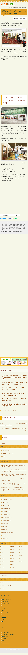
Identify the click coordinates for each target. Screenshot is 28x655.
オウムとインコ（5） (6, 511)
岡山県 (12, 546)
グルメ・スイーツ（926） (7, 520)
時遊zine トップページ (6, 599)
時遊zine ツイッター (6, 640)
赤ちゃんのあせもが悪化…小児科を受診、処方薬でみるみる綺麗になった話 (14, 470)
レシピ (3, 605)
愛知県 (3, 558)
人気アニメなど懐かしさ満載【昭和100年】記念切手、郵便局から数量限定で (14, 466)
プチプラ (4, 610)
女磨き (3, 608)
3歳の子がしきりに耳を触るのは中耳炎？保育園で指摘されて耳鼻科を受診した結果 (14, 475)
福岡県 (12, 567)
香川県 (12, 564)
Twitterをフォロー (6, 450)
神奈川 (3, 552)
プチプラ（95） (5, 502)
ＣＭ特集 (4, 617)
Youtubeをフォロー (6, 456)
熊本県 (22, 552)
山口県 (12, 558)
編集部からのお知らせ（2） (8, 532)
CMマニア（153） (6, 505)
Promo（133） (5, 538)
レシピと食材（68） (6, 514)
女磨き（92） (5, 529)
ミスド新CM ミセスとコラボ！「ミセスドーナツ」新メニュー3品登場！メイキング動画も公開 (14, 484)
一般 (3, 619)
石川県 (3, 555)
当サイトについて (6, 632)
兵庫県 (3, 567)
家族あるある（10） (6, 508)
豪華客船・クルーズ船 (6, 585)
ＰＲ (3, 621)
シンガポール (4, 582)
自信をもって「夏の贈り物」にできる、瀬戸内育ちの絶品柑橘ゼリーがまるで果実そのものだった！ (14, 377)
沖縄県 (22, 561)
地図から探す (4, 575)
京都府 (3, 561)
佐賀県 (22, 549)
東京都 (3, 549)
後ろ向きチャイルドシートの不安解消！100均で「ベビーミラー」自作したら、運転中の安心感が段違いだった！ (14, 489)
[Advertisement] (14, 76)
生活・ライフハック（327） (8, 499)
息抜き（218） (5, 523)
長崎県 (22, 546)
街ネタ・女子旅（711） (7, 517)
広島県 (12, 555)
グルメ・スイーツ (6, 612)
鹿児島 (22, 558)
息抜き (3, 614)
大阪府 (3, 443)
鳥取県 (12, 549)
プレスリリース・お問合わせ (8, 634)
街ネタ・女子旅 (5, 603)
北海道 (3, 546)
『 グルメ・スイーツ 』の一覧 (9, 410)
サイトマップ (5, 636)
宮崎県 (22, 555)
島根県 (12, 552)
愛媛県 (12, 561)
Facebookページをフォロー (8, 453)
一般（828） (5, 526)
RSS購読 (4, 638)
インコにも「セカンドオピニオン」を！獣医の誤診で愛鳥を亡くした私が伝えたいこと (14, 479)
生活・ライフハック (6, 601)
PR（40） (4, 535)
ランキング (4, 588)
